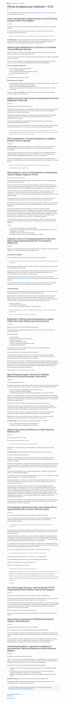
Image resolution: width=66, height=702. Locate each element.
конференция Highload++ (36, 12)
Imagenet (16, 116)
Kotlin (22, 678)
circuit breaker (17, 194)
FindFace (30, 106)
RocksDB (17, 487)
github (36, 282)
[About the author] (7, 3)
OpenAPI (20, 94)
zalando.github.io (29, 282)
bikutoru (11, 695)
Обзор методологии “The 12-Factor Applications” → (21, 689)
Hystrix (24, 202)
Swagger (25, 94)
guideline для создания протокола (23, 278)
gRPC (37, 185)
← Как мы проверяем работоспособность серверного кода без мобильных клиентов (30, 687)
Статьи (21, 3)
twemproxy (47, 403)
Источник (11, 583)
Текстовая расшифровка (19, 177)
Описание (9, 23)
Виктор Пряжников (13, 3)
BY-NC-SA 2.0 (12, 698)
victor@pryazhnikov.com (15, 694)
